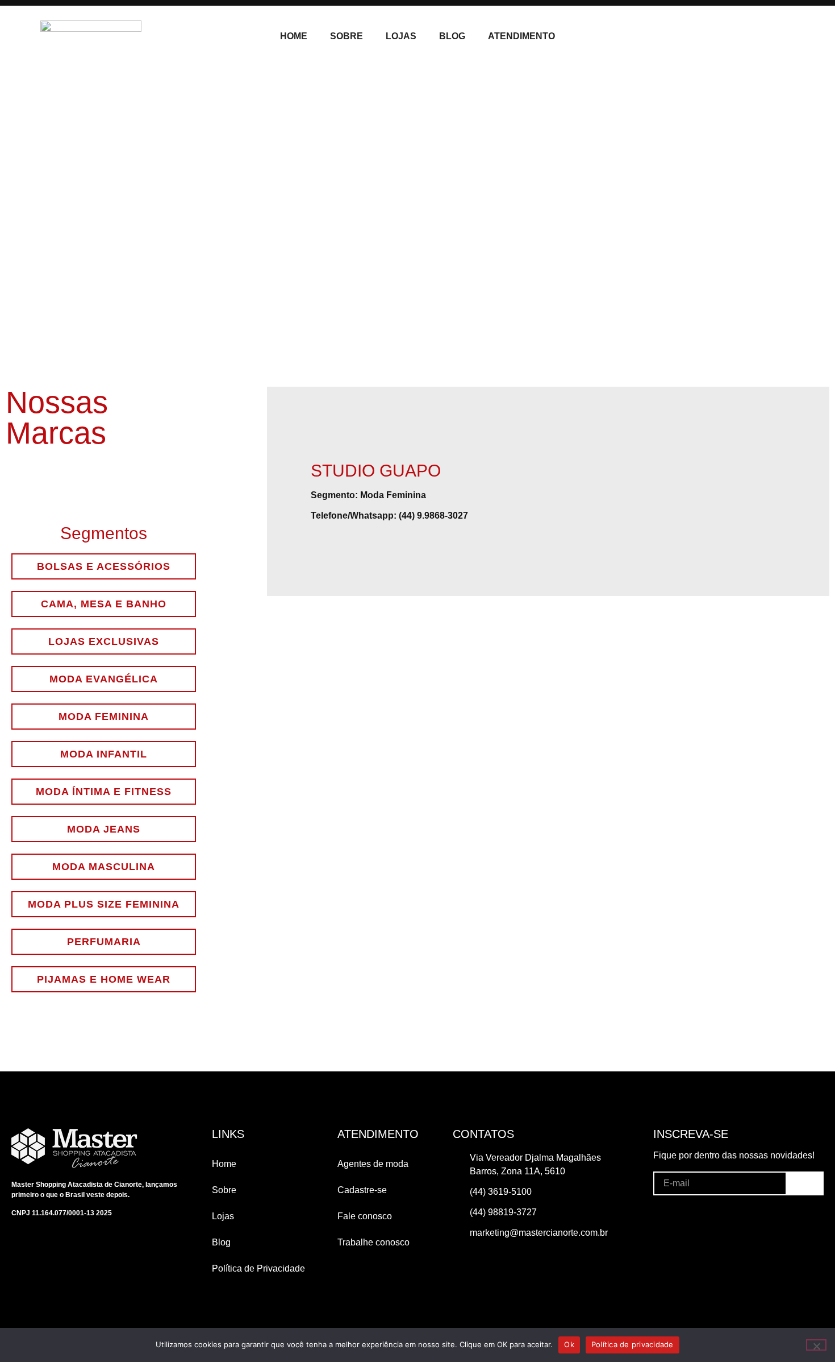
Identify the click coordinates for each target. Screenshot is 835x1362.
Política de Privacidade (258, 1268)
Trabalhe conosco (373, 1242)
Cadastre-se (362, 1190)
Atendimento (521, 36)
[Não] (816, 1345)
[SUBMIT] (805, 1182)
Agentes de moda (372, 1164)
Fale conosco (364, 1216)
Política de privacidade (632, 1344)
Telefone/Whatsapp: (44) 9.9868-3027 (389, 515)
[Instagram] (744, 36)
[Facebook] (722, 36)
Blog (452, 36)
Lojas (401, 36)
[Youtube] (766, 36)
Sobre (346, 36)
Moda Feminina (393, 495)
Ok (569, 1344)
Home (293, 36)
